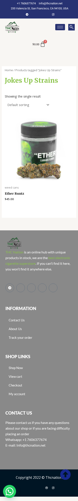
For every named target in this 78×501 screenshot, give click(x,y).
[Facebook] (33, 14)
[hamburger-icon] (60, 27)
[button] (71, 27)
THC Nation (14, 252)
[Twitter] (40, 14)
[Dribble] (46, 487)
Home (9, 70)
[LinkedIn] (46, 14)
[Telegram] (27, 14)
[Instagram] (53, 14)
